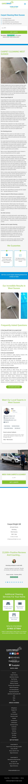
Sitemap (22, 778)
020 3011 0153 (16, 750)
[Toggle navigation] (25, 4)
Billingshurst (14, 708)
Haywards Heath (14, 716)
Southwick (14, 729)
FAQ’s (14, 698)
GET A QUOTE (14, 32)
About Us (14, 672)
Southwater (14, 726)
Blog (14, 700)
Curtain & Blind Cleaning (8, 428)
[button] (5, 582)
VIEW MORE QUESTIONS (14, 387)
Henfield (14, 718)
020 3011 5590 (16, 763)
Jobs (14, 695)
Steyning (14, 731)
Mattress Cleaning (14, 683)
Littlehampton (14, 722)
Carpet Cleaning (7, 426)
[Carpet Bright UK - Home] (7, 2)
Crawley (14, 712)
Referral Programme (14, 687)
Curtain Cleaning (14, 681)
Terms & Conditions (15, 778)
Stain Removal (17, 428)
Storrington (14, 733)
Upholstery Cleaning (15, 426)
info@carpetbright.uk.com (14, 539)
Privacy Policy (6, 778)
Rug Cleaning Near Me (14, 691)
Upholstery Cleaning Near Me (14, 693)
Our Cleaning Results (14, 689)
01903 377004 (14, 7)
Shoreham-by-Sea (14, 724)
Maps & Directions (14, 752)
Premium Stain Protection (14, 685)
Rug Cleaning (14, 679)
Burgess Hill (14, 710)
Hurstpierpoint (14, 720)
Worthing (14, 735)
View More (14, 737)
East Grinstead (14, 714)
